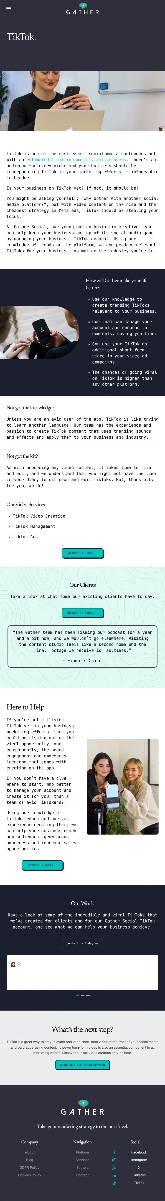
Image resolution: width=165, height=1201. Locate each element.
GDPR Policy (30, 1167)
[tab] (77, 995)
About (30, 1152)
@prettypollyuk (27, 958)
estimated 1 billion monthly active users (76, 159)
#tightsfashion (84, 964)
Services (82, 1160)
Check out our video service (82, 1065)
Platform (82, 1152)
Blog (29, 1160)
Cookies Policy (29, 1175)
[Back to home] (82, 8)
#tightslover (36, 964)
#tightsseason (117, 964)
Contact (82, 1175)
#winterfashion (61, 970)
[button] (8, 8)
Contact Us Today (80, 553)
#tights (58, 964)
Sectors (82, 1167)
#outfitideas (29, 970)
